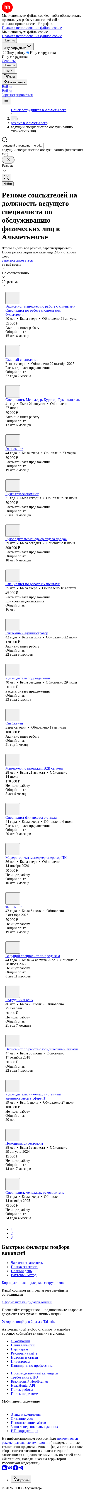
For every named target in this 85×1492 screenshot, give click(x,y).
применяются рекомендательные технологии (40, 1440)
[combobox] (23, 145)
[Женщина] (12, 298)
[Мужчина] (12, 625)
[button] (7, 87)
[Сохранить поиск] (6, 177)
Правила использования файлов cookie (32, 36)
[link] (9, 76)
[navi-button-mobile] (6, 100)
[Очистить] (8, 160)
